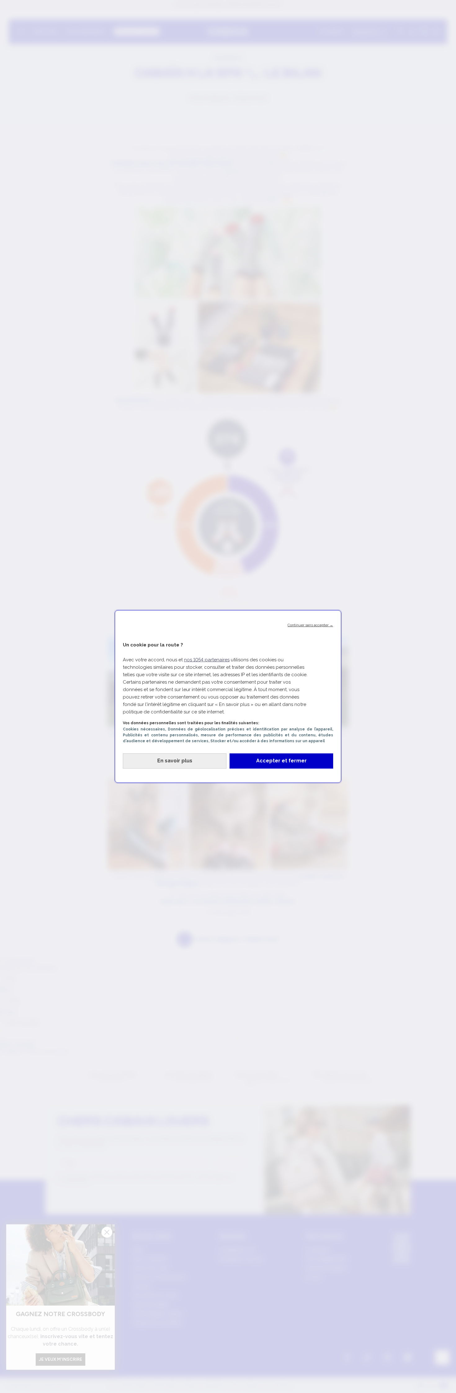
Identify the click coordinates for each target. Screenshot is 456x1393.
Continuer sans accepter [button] (310, 625)
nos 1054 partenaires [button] (207, 660)
